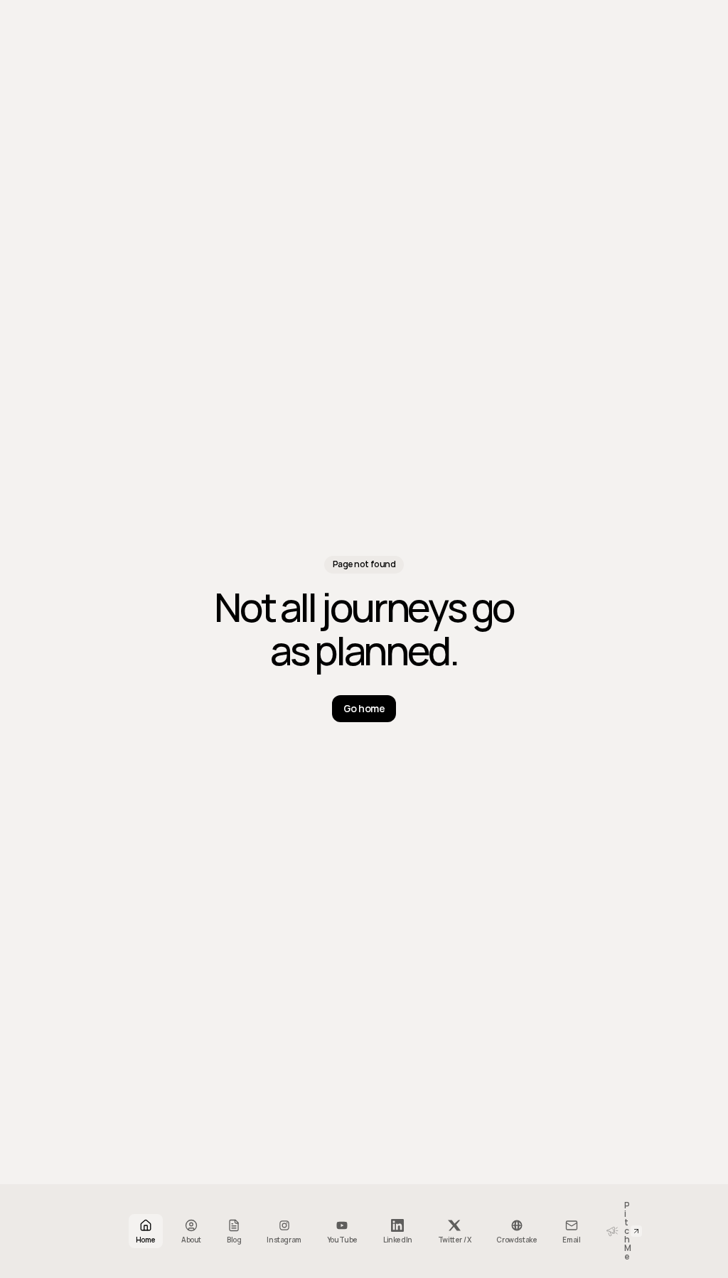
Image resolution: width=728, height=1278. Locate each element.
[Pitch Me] (606, 1231)
